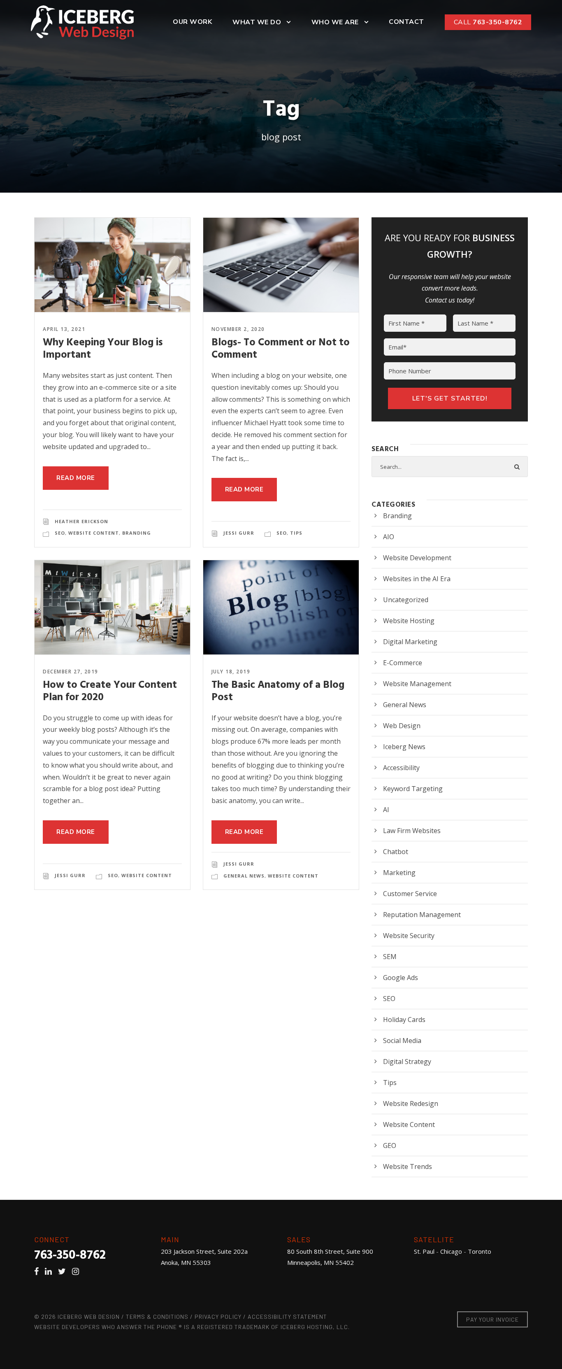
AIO (388, 536)
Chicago (451, 1251)
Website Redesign (410, 1103)
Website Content (93, 533)
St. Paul (424, 1251)
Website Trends (407, 1166)
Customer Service (410, 893)
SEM (390, 956)
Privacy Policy (218, 1316)
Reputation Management (422, 914)
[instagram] (77, 1271)
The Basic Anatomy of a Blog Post (277, 691)
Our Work (192, 21)
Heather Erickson (81, 521)
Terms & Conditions (157, 1316)
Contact (406, 21)
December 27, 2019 (70, 671)
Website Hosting (408, 620)
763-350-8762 (488, 22)
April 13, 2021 (64, 329)
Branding (136, 533)
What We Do (256, 22)
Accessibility (401, 767)
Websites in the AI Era (417, 578)
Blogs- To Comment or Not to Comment (280, 349)
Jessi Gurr (238, 533)
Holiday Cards (404, 1019)
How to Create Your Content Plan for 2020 (110, 691)
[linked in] (50, 1271)
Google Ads (400, 977)
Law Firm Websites (412, 830)
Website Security (408, 935)
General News (244, 876)
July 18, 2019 (231, 671)
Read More (75, 478)
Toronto (479, 1251)
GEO (389, 1145)
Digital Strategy (407, 1061)
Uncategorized (405, 599)
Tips (296, 533)
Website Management (417, 683)
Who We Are (335, 22)
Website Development (417, 557)
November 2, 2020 (238, 329)
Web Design (401, 725)
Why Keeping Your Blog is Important (103, 349)
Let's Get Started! (450, 398)
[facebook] (38, 1271)
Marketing (399, 872)
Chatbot (395, 851)
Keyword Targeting (413, 788)
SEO (60, 533)
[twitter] (64, 1271)
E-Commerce (402, 662)
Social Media (402, 1040)
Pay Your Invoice (492, 1319)
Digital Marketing (410, 641)
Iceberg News (404, 746)
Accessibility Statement (287, 1316)
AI (386, 809)
